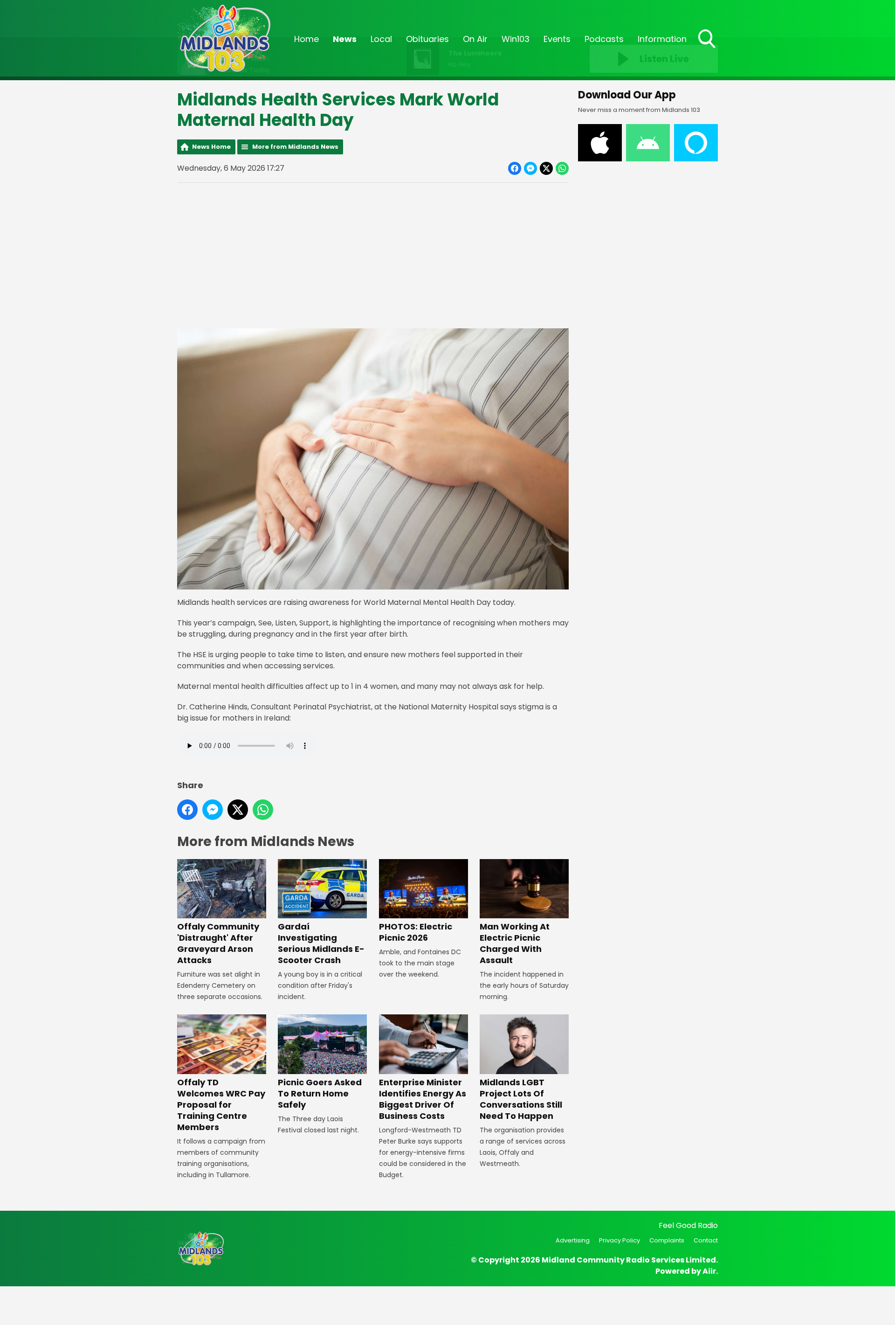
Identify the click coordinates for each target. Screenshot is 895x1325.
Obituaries (427, 39)
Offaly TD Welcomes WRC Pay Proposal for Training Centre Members (221, 1104)
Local (381, 39)
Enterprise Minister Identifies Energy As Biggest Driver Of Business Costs (422, 1098)
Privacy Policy (619, 1240)
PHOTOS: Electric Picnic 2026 (415, 932)
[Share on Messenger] (530, 168)
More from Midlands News (295, 146)
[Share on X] (546, 168)
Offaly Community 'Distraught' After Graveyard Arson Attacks (218, 943)
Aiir (709, 1271)
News (345, 39)
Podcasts (604, 39)
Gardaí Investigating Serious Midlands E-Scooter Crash (321, 943)
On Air (475, 39)
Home (306, 39)
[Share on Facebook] (514, 168)
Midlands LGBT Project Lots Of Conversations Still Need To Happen (521, 1098)
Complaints (666, 1240)
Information (662, 39)
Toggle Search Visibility (707, 49)
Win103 (516, 39)
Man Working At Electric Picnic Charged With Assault (515, 943)
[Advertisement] (373, 255)
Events (557, 39)
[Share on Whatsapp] (562, 168)
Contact (706, 1240)
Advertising (573, 1240)
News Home (211, 146)
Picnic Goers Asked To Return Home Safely (320, 1093)
